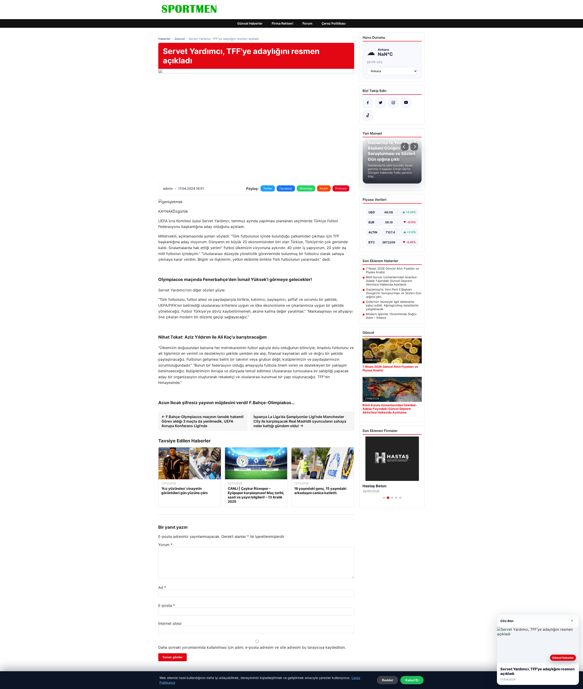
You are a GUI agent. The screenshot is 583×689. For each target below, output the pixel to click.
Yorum (165, 544)
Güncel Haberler (250, 23)
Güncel (179, 39)
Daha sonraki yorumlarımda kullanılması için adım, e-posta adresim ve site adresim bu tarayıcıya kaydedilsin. (252, 647)
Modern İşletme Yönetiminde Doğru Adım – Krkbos (391, 315)
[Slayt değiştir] (384, 498)
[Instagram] (393, 102)
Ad (162, 587)
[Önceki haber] (405, 147)
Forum (307, 23)
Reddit (324, 188)
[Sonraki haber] (414, 147)
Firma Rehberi (282, 23)
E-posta (166, 605)
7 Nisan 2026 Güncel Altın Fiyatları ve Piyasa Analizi (392, 270)
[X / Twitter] (380, 102)
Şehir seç (375, 62)
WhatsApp (305, 188)
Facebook (285, 188)
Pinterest (341, 188)
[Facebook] (368, 102)
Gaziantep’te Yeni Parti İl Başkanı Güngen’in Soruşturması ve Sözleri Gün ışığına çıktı (394, 293)
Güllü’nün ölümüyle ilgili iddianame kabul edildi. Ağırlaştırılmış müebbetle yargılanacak (392, 305)
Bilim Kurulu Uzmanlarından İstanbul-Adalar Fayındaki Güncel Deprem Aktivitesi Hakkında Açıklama (392, 280)
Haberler (164, 39)
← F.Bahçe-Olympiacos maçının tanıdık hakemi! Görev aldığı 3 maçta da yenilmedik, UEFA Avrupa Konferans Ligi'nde (202, 421)
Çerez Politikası (334, 23)
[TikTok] (368, 115)
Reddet (387, 680)
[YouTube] (406, 102)
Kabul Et (412, 680)
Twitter (267, 188)
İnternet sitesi (170, 623)
